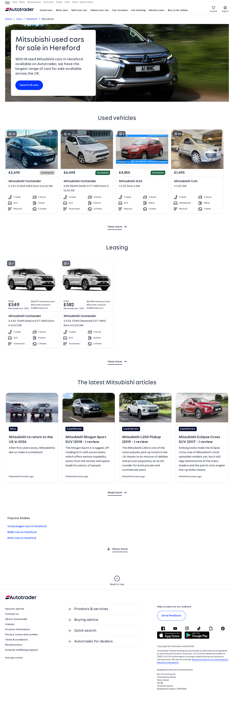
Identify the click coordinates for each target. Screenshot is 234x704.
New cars (62, 10)
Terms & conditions (16, 639)
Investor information (17, 629)
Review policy (13, 645)
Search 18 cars (29, 85)
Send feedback (171, 615)
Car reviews (120, 10)
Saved (213, 11)
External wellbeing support (21, 650)
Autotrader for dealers (93, 641)
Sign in (225, 11)
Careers (10, 624)
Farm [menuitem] (67, 2)
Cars (19, 19)
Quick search (85, 631)
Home (8, 19)
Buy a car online (178, 10)
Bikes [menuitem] (22, 2)
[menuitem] (46, 10)
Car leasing (138, 10)
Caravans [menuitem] (48, 2)
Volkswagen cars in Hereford (26, 526)
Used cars (46, 10)
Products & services (91, 609)
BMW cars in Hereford (21, 532)
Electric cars (157, 10)
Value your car (99, 10)
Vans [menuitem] (14, 2)
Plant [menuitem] (75, 2)
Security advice (14, 609)
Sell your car (79, 10)
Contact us (12, 614)
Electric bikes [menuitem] (86, 2)
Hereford (31, 19)
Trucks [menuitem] (59, 2)
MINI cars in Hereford (21, 538)
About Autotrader (16, 619)
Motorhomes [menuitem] (34, 2)
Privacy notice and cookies (21, 634)
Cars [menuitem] (7, 2)
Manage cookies (14, 658)
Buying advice (86, 620)
